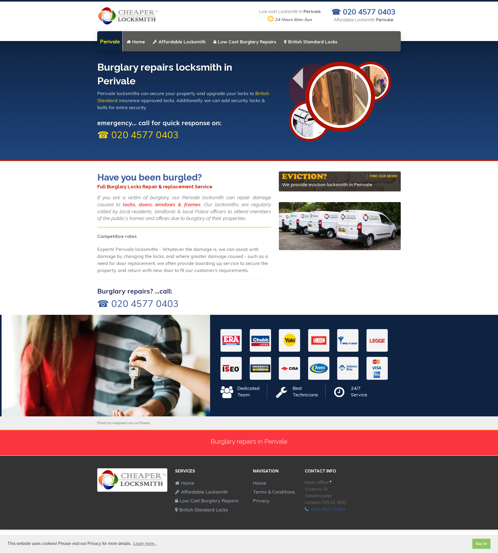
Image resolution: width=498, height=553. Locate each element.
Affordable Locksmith (182, 41)
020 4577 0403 (327, 509)
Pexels (144, 423)
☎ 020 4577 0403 (363, 11)
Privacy (261, 501)
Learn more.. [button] (144, 543)
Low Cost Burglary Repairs (247, 41)
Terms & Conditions (274, 492)
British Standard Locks (312, 41)
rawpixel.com (123, 423)
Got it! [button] (481, 544)
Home (138, 41)
